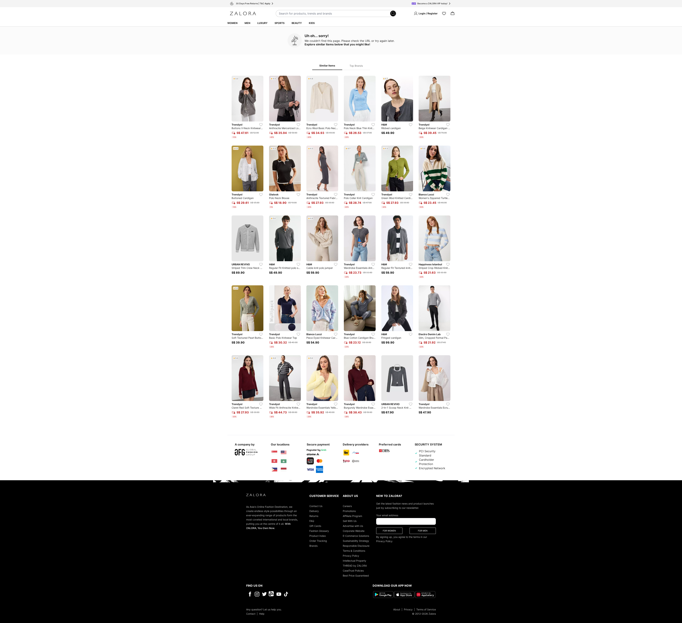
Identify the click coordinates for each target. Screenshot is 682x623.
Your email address (387, 515)
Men (247, 22)
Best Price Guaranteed (356, 575)
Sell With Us (349, 520)
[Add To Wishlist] (260, 124)
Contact (250, 613)
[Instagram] (257, 594)
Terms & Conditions (354, 550)
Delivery (314, 511)
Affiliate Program (352, 515)
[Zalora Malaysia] (283, 452)
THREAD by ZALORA (355, 565)
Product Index (317, 535)
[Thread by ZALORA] (271, 594)
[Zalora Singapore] (274, 452)
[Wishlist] (444, 13)
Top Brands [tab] (356, 65)
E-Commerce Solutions (356, 535)
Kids (312, 22)
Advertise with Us (353, 525)
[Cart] (452, 13)
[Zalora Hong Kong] (274, 461)
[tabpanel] (341, 247)
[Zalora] (243, 13)
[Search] (393, 13)
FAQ (311, 520)
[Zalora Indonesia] (283, 469)
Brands (313, 545)
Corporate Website (353, 530)
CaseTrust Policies (353, 570)
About (396, 609)
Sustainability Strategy (356, 540)
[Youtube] (278, 594)
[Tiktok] (309, 594)
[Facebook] (249, 594)
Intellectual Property (354, 560)
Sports (280, 22)
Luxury (262, 22)
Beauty (297, 22)
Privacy (408, 609)
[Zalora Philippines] (274, 469)
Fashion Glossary (319, 530)
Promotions (349, 511)
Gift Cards (315, 525)
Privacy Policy (351, 555)
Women (232, 22)
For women (389, 530)
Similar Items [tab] (327, 65)
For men (422, 530)
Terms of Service (426, 609)
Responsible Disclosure (356, 545)
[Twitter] (264, 594)
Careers (347, 506)
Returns (313, 515)
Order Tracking (318, 540)
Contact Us (315, 506)
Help (261, 613)
